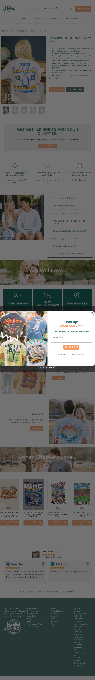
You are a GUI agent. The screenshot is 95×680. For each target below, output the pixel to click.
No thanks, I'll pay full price (71, 354)
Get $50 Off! (71, 347)
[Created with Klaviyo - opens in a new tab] (47, 367)
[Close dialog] (92, 313)
